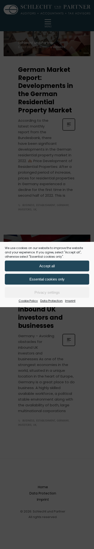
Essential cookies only (47, 279)
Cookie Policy (28, 301)
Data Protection (51, 301)
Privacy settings (47, 292)
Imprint (70, 301)
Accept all (47, 266)
